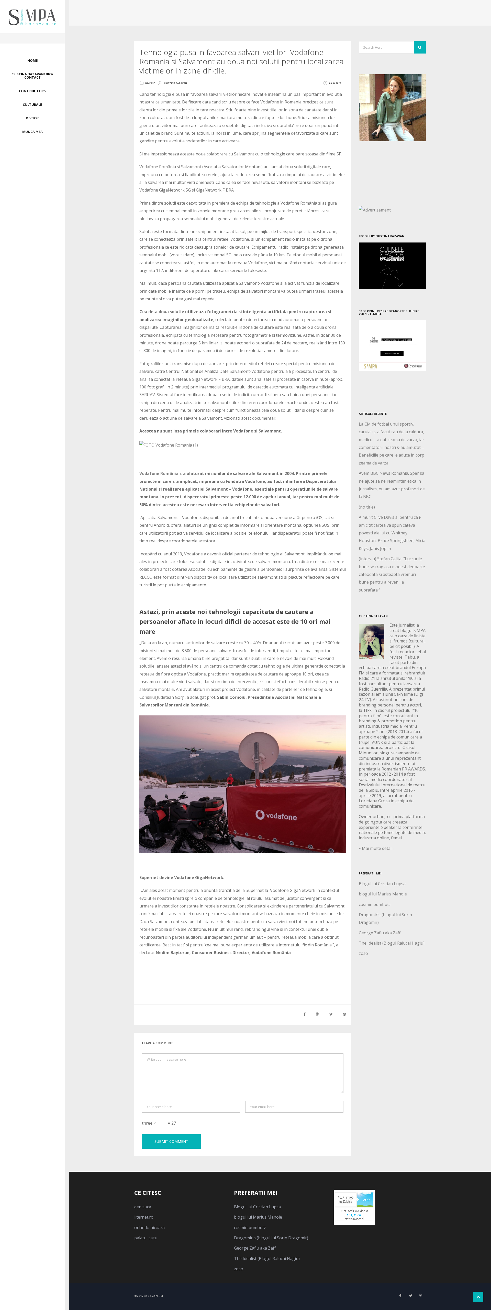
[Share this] (305, 1014)
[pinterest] (421, 1296)
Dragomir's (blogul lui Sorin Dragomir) (271, 1238)
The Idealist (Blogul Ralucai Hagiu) (392, 943)
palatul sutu (145, 1238)
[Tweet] (331, 1014)
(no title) (367, 507)
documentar (263, 418)
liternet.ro (143, 1217)
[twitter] (410, 1296)
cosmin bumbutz (375, 904)
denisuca (142, 1207)
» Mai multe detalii (376, 848)
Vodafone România (158, 473)
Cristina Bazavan (175, 83)
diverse (150, 83)
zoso (363, 953)
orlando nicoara (149, 1227)
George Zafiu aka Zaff (379, 933)
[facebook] (400, 1296)
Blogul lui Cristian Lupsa (382, 883)
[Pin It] (344, 1014)
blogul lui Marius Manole (383, 894)
